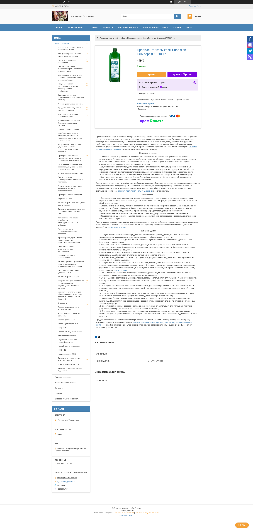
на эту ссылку (121, 270)
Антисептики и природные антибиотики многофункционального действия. (68, 221)
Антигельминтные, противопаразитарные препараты (67, 231)
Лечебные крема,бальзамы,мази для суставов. (71, 204)
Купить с (177, 74)
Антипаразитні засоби (67, 336)
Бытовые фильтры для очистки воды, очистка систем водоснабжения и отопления (71, 264)
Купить (151, 74)
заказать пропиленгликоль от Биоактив (135, 191)
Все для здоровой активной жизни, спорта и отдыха (69, 55)
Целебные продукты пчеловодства (66, 256)
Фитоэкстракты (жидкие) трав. (70, 173)
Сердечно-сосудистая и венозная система (68, 115)
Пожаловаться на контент (124, 513)
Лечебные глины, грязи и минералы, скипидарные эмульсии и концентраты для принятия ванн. (70, 136)
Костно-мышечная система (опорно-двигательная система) (69, 123)
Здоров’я (62, 328)
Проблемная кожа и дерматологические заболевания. (66, 248)
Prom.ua (138, 508)
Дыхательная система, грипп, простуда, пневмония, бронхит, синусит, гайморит (71, 77)
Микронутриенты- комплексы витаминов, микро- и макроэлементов (70, 188)
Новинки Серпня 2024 (67, 354)
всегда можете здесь (117, 227)
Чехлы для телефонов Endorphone (67, 61)
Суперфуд (120, 38)
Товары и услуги (76, 27)
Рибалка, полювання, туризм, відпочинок (70, 369)
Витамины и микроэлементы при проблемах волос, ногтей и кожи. (71, 211)
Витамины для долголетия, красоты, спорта (69, 359)
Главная (59, 27)
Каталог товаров (62, 43)
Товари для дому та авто (68, 364)
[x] (99, 337)
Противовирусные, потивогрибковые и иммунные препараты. (70, 179)
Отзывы (177, 27)
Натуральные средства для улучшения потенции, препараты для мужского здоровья (69, 148)
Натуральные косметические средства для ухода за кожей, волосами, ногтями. (70, 166)
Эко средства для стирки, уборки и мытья (68, 271)
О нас (95, 27)
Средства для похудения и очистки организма (69, 109)
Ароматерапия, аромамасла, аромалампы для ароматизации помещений (70, 240)
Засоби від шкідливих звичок (70, 332)
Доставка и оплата (128, 27)
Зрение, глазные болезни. (68, 129)
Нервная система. (65, 199)
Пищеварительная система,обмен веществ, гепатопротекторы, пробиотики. (68, 87)
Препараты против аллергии (70, 195)
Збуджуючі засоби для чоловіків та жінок (67, 341)
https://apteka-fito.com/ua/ (67, 478)
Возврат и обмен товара (155, 27)
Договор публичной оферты (67, 399)
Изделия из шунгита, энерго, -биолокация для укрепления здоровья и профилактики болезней (70, 295)
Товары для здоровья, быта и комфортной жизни (70, 48)
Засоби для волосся (66, 320)
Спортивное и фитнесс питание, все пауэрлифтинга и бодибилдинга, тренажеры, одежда (71, 284)
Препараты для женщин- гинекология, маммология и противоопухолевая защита (69, 158)
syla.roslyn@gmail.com (66, 481)
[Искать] (177, 16)
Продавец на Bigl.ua (126, 510)
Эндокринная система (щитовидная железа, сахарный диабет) (71, 97)
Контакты (108, 27)
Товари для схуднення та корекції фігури (68, 308)
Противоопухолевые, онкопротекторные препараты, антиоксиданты (70, 68)
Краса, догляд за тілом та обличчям (69, 315)
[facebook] (96, 337)
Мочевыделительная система (70, 104)
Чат (244, 525)
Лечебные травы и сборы (68, 277)
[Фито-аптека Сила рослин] (60, 20)
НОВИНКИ (62, 350)
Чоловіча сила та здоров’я (69, 346)
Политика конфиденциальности (147, 513)
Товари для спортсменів (68, 324)
